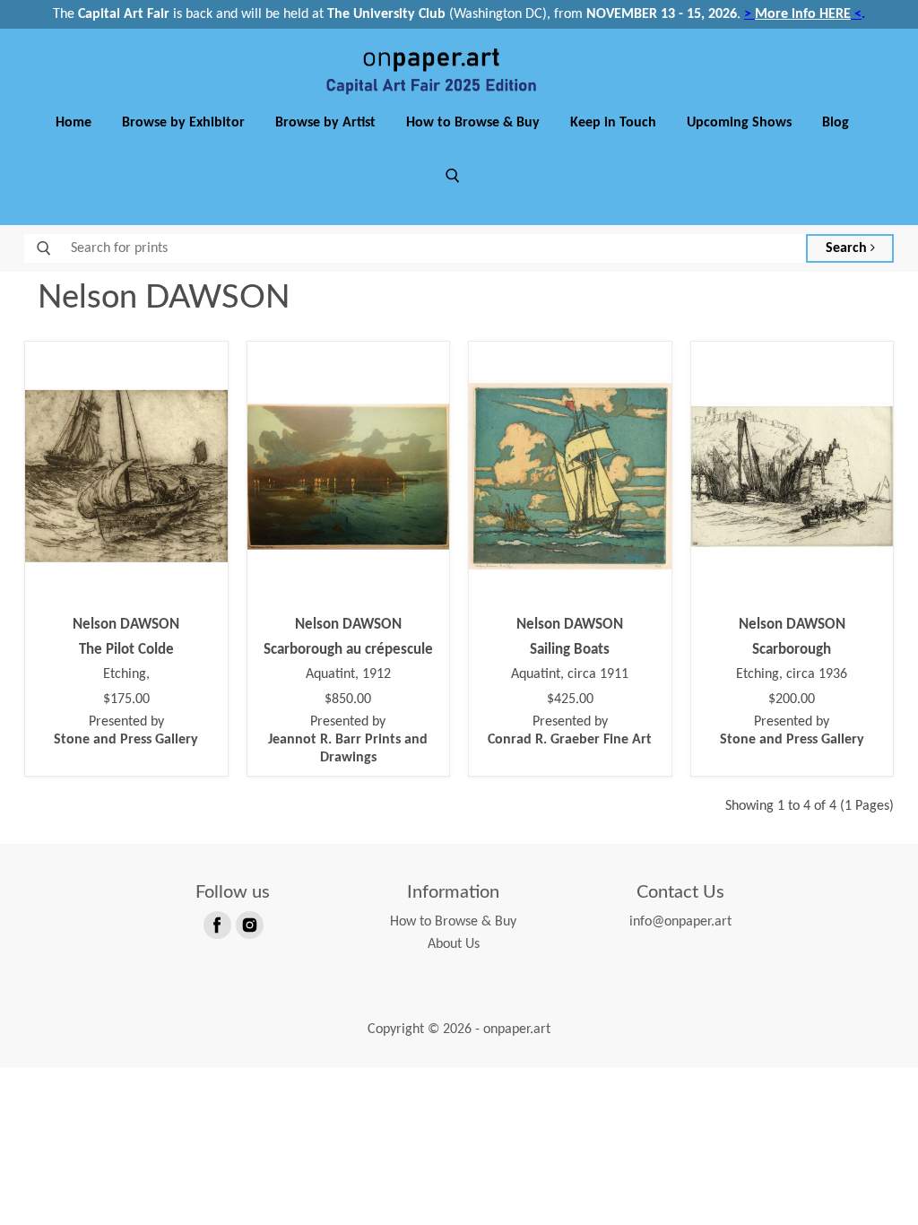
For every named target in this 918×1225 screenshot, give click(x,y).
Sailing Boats (570, 649)
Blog (835, 123)
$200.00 (791, 699)
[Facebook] (216, 924)
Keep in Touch (613, 123)
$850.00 (348, 699)
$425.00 (570, 699)
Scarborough (791, 649)
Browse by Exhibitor (183, 123)
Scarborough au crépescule (348, 649)
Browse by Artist (325, 123)
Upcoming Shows (739, 123)
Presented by (126, 731)
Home (73, 123)
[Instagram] (248, 924)
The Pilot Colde (126, 649)
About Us (454, 944)
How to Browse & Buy (473, 123)
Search (848, 248)
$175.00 (126, 699)
